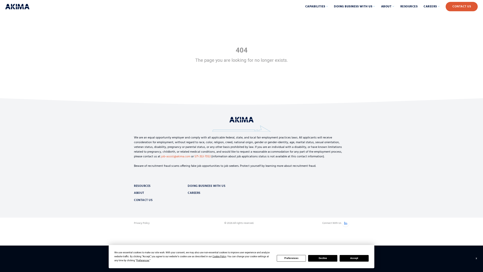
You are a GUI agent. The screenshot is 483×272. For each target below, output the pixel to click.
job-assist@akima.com (175, 156)
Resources (409, 6)
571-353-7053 (203, 156)
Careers (430, 6)
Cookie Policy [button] (219, 256)
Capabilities (315, 6)
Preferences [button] (142, 260)
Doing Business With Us (206, 186)
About (386, 6)
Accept (354, 258)
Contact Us (461, 6)
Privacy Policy (142, 223)
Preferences (291, 258)
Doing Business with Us (353, 6)
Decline (323, 258)
